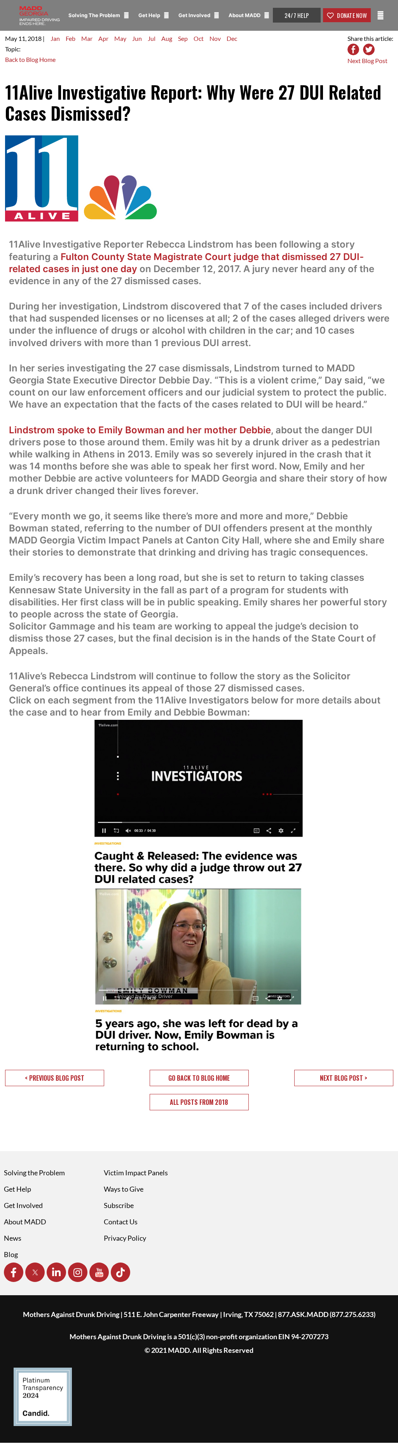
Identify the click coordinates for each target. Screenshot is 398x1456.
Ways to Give (123, 1189)
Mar (87, 38)
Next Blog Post (367, 60)
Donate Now (351, 15)
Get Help (149, 15)
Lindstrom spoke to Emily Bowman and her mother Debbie (140, 430)
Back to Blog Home (30, 59)
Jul (151, 38)
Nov (215, 38)
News (12, 1238)
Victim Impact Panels (136, 1172)
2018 (35, 38)
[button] (54, 1078)
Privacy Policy (125, 1238)
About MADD (245, 15)
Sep (183, 38)
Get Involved (194, 15)
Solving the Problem (34, 1172)
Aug (166, 38)
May (120, 38)
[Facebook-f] (13, 1272)
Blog (11, 1254)
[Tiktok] (120, 1272)
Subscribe (119, 1205)
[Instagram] (77, 1272)
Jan (55, 38)
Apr (103, 38)
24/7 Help (297, 15)
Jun (137, 38)
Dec (232, 38)
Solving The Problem (94, 15)
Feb (70, 38)
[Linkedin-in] (56, 1272)
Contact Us (121, 1221)
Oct (199, 38)
